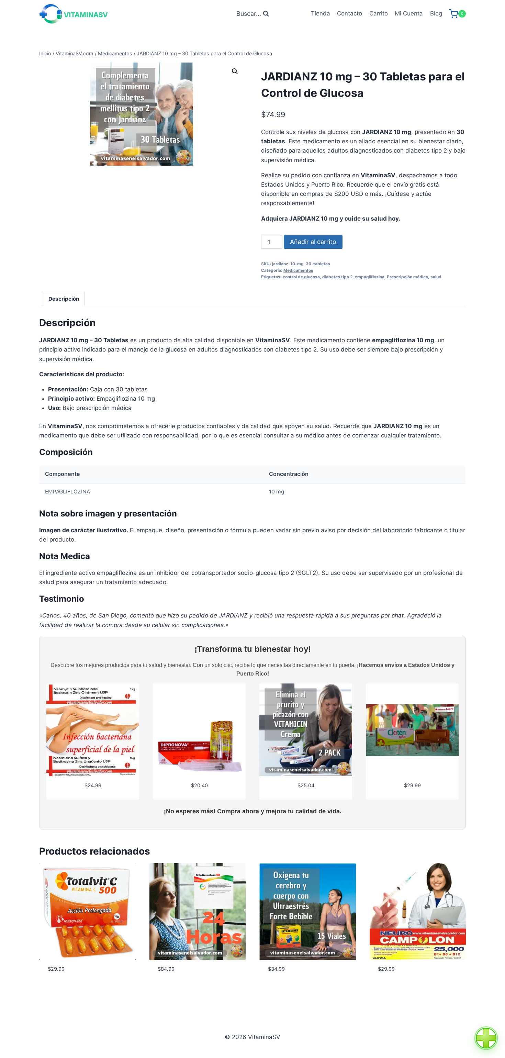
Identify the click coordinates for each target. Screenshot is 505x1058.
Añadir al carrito (313, 241)
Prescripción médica (407, 276)
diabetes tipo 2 (337, 276)
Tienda (320, 13)
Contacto (349, 13)
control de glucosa (301, 276)
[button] (235, 71)
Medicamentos (298, 270)
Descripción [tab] (63, 299)
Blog (436, 13)
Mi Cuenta (409, 13)
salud (435, 276)
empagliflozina (369, 276)
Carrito (378, 13)
